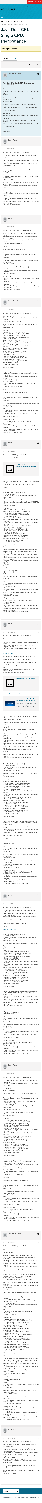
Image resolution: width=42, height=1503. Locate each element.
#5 (38, 451)
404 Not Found (21, 464)
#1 (38, 82)
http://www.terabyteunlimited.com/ (13, 694)
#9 (38, 1242)
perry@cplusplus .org (9, 929)
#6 (38, 632)
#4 (38, 310)
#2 (38, 149)
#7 (38, 904)
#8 (38, 1074)
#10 (38, 1438)
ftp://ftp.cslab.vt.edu (8, 653)
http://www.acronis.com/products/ (27, 700)
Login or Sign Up (33, 2)
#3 (38, 227)
